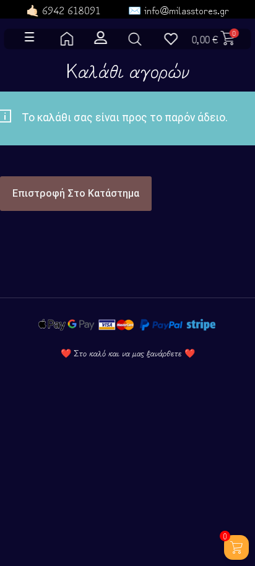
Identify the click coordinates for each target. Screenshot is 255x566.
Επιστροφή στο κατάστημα (75, 193)
